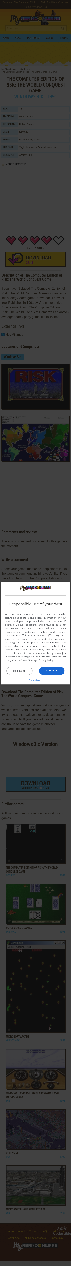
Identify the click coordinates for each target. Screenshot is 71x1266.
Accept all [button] (52, 670)
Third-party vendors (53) (37, 635)
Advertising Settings (19, 656)
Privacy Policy (45, 660)
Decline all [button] (19, 670)
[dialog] (35, 633)
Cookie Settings (28, 660)
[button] (35, 680)
